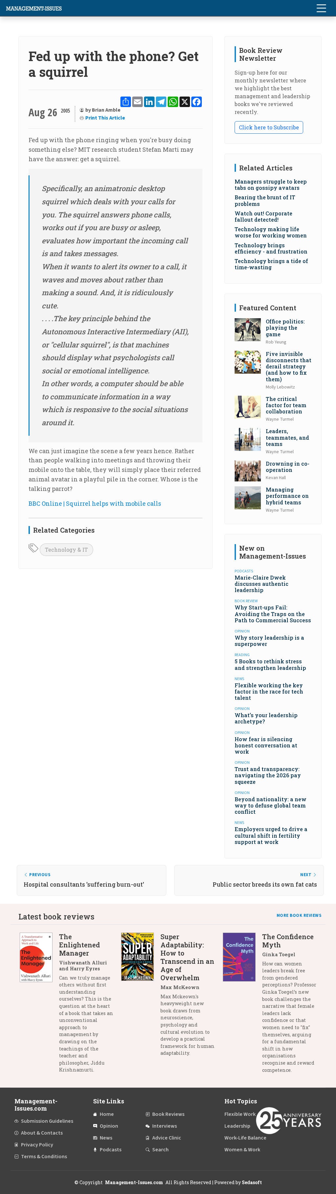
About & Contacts (42, 1133)
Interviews (164, 1126)
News (106, 1137)
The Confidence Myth (288, 940)
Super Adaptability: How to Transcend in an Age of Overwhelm (187, 957)
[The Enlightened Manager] (39, 1006)
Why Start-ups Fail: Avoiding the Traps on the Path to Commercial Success (273, 613)
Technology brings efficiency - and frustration (271, 248)
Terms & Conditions (44, 1156)
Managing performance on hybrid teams (287, 495)
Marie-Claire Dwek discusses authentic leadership (261, 583)
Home (107, 1114)
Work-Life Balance (245, 1137)
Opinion (109, 1126)
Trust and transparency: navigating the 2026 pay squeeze (268, 775)
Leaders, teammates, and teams (287, 437)
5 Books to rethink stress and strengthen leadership (270, 664)
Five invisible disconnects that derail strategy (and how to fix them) (288, 366)
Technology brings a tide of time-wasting (271, 264)
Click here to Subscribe (269, 127)
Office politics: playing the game (285, 327)
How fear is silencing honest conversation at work (266, 745)
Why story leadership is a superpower (269, 640)
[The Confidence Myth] (242, 1006)
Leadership (237, 1126)
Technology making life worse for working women (271, 232)
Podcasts (110, 1149)
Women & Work (242, 1149)
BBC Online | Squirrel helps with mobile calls (95, 503)
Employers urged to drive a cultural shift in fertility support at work (271, 835)
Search (160, 1149)
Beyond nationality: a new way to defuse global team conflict (270, 805)
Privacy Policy (37, 1144)
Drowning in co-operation (287, 466)
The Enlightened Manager (79, 944)
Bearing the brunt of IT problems (265, 200)
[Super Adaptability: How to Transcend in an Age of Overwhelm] (140, 997)
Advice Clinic (166, 1137)
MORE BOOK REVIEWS (299, 915)
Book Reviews (168, 1114)
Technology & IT (66, 549)
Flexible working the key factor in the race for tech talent (269, 691)
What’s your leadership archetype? (266, 718)
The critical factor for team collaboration (286, 405)
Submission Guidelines (47, 1121)
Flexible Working (243, 1114)
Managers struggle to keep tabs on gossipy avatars (271, 184)
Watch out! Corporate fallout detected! (263, 216)
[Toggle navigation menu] (321, 8)
